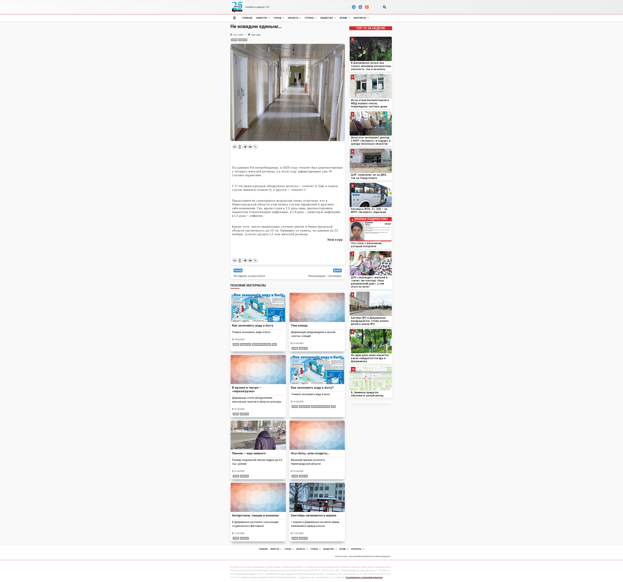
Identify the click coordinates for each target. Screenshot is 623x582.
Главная (247, 18)
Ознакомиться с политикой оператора (364, 577)
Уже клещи (299, 325)
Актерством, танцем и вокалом (255, 515)
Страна (309, 18)
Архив (343, 18)
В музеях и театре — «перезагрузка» (247, 389)
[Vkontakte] (234, 147)
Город (277, 18)
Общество (326, 18)
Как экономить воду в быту (252, 325)
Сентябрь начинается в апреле (313, 515)
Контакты (360, 18)
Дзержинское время (261, 344)
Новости (261, 18)
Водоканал (245, 344)
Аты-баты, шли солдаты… (310, 453)
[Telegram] (245, 147)
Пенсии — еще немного (249, 453)
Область (293, 18)
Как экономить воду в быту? (312, 387)
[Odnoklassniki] (240, 147)
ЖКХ (274, 344)
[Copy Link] (255, 147)
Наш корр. (256, 35)
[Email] (250, 147)
